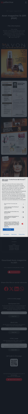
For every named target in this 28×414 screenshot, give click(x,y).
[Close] (25, 179)
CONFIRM (8, 229)
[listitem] (14, 204)
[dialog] (14, 207)
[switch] (23, 207)
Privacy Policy (22, 234)
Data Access (14, 234)
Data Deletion (6, 234)
